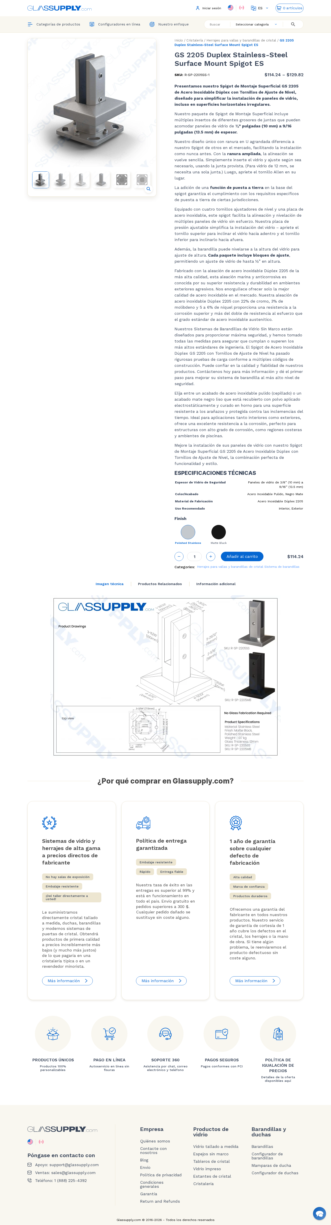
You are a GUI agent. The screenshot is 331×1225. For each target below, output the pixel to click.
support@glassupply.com (74, 1165)
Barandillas (262, 1147)
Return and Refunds (160, 1201)
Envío (145, 1167)
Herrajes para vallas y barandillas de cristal (241, 40)
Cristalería (194, 40)
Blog (144, 1160)
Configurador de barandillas (267, 1156)
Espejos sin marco (211, 1154)
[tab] (109, 584)
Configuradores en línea (119, 24)
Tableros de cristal (211, 1161)
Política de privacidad (161, 1175)
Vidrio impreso (207, 1169)
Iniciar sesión (211, 8)
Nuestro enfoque (173, 24)
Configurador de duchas (275, 1173)
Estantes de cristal (212, 1176)
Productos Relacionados (160, 584)
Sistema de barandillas (281, 566)
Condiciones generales (151, 1184)
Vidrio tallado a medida (215, 1147)
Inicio (179, 40)
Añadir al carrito (242, 556)
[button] (149, 189)
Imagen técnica (110, 584)
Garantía (148, 1194)
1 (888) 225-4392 (70, 1181)
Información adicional (216, 584)
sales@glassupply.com (73, 1173)
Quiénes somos (155, 1141)
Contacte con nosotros (153, 1151)
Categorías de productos (58, 24)
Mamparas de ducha (271, 1165)
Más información (64, 980)
